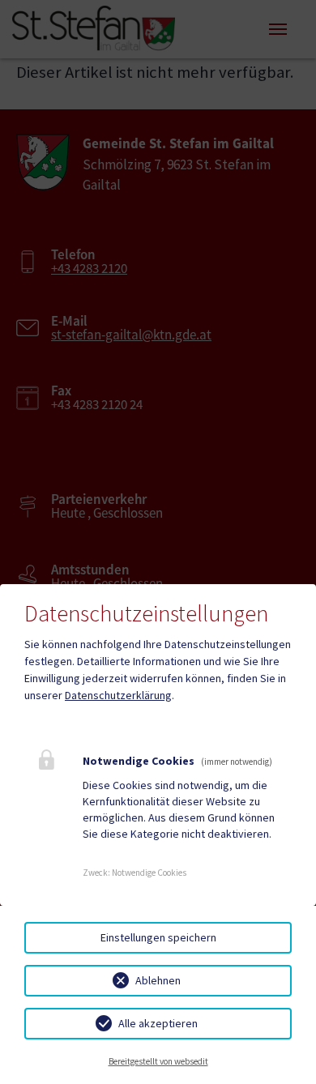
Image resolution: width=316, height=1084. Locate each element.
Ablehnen (158, 980)
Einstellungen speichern (158, 937)
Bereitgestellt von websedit (158, 1061)
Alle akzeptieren (158, 1023)
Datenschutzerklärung (118, 695)
